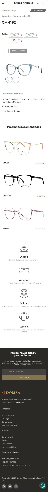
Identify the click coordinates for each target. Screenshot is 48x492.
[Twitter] (10, 486)
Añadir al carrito (18, 51)
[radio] (16, 35)
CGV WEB (20, 403)
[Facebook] (4, 486)
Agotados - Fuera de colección (16, 16)
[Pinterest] (16, 486)
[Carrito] (43, 3)
